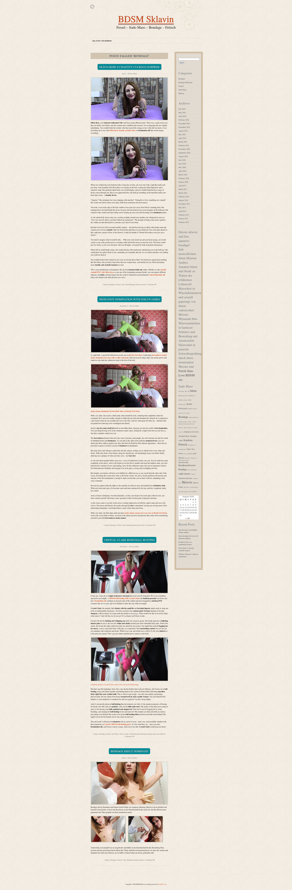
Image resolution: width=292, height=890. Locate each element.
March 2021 (183, 142)
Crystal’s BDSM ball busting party (117, 724)
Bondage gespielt (183, 422)
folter (189, 449)
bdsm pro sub (182, 413)
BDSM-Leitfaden (183, 400)
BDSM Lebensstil (192, 408)
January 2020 (183, 182)
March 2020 (183, 174)
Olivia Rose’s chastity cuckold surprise (129, 67)
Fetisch (118, 284)
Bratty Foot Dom (135, 355)
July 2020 (182, 160)
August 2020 (183, 156)
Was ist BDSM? (193, 491)
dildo (185, 427)
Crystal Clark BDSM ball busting (129, 540)
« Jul (187, 518)
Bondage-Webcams (185, 82)
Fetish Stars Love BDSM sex (187, 375)
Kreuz (142, 860)
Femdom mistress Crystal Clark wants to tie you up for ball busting (114, 684)
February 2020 (184, 178)
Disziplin (189, 427)
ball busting (133, 734)
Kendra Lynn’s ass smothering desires (185, 543)
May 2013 (182, 207)
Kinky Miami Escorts (184, 460)
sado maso (156, 734)
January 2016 (183, 200)
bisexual (188, 413)
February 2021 (184, 145)
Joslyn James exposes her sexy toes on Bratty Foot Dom (145, 513)
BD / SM (187, 391)
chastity (137, 284)
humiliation (194, 458)
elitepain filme (184, 436)
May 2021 (182, 134)
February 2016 (184, 196)
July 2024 (182, 109)
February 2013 (184, 215)
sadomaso (193, 474)
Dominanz (136, 860)
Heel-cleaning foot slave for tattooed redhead (188, 537)
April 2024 (182, 116)
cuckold (143, 284)
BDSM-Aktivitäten (183, 395)
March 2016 (183, 193)
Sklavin (121, 734)
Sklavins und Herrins (102, 41)
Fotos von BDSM (188, 453)
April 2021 (182, 138)
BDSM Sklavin (146, 19)
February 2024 (184, 120)
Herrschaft (187, 458)
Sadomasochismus (185, 478)
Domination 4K (100, 600)
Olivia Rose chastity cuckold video (122, 130)
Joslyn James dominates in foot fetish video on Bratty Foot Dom (115, 411)
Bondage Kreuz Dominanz (129, 751)
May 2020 (182, 167)
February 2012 (184, 222)
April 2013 (182, 211)
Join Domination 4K (157, 274)
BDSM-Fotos (192, 395)
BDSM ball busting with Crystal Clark (124, 598)
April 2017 (182, 185)
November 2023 (184, 127)
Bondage (112, 284)
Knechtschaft (183, 462)
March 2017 (183, 189)
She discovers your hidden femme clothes (188, 531)
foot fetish (141, 525)
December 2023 (184, 123)
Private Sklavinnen (192, 470)
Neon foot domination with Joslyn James (129, 299)
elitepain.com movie (191, 431)
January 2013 (183, 218)
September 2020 (184, 152)
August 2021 (183, 131)
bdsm (127, 284)
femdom (135, 525)
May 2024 (182, 112)
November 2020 (184, 149)
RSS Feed (92, 7)
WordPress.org (162, 884)
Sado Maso (114, 734)
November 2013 (184, 204)
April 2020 (182, 171)
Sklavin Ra (186, 487)
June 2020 (182, 163)
